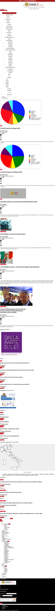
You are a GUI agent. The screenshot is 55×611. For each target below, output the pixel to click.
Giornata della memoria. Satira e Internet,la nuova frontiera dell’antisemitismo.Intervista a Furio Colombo (13, 310)
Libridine (7, 83)
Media (9, 74)
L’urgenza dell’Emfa (4, 421)
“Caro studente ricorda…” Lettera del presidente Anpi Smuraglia (19, 267)
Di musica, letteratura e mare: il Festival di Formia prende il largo (14, 362)
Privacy (3, 608)
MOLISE (10, 57)
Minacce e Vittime (9, 27)
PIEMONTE (10, 59)
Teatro (7, 86)
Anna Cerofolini (5, 236)
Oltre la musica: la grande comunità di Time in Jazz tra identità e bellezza (16, 502)
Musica (7, 85)
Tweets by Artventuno (4, 589)
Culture (8, 20)
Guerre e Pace (9, 32)
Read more (2, 366)
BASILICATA (10, 43)
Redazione (4, 269)
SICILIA (10, 64)
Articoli (1, 231)
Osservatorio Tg (5, 130)
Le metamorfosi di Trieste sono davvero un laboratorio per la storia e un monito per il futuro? (21, 481)
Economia (8, 22)
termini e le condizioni (13, 597)
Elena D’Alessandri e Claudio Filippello (8, 505)
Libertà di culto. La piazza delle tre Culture (9, 428)
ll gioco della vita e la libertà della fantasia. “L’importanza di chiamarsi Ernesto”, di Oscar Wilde (21, 513)
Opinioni (1, 412)
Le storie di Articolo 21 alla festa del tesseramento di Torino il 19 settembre (17, 370)
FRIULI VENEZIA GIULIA (10, 49)
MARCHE (10, 56)
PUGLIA (10, 61)
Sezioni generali (9, 14)
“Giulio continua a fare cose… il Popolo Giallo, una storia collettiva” (14, 384)
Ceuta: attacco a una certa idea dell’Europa (9, 436)
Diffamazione (9, 26)
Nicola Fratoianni (4, 424)
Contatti (3, 607)
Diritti (9, 34)
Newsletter (9, 90)
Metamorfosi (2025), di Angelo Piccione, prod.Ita (11, 492)
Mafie (9, 30)
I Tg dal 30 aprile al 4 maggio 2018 (10, 128)
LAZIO (10, 51)
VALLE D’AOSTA (10, 70)
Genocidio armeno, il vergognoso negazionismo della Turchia (18, 201)
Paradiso (2, 414)
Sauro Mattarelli (4, 438)
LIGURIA (10, 53)
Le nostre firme (5, 606)
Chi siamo (4, 605)
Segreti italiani (9, 29)
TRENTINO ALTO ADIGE (10, 67)
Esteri (8, 17)
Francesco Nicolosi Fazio (6, 431)
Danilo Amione (4, 494)
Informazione (8, 19)
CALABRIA (10, 45)
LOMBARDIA (10, 54)
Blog (1, 125)
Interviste (9, 88)
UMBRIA (10, 69)
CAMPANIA (10, 46)
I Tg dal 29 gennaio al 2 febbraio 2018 (11, 172)
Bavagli (9, 24)
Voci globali (4, 204)
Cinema (7, 80)
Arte (7, 78)
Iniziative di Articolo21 (9, 37)
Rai (9, 75)
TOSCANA (10, 66)
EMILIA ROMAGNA (10, 48)
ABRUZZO (10, 41)
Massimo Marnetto (5, 417)
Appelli (9, 38)
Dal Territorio (8, 40)
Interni (8, 16)
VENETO (10, 72)
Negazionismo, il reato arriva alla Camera (12, 234)
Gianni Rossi (4, 314)
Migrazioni (9, 35)
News (1, 360)
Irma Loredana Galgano (5, 484)
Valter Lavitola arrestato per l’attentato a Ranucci (11, 377)
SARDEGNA (10, 62)
